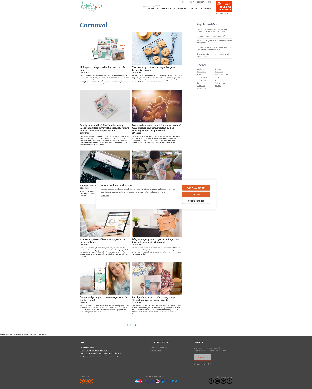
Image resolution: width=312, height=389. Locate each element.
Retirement (219, 72)
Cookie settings (196, 201)
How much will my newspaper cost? (94, 350)
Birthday (153, 8)
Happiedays (91, 7)
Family (217, 77)
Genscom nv (220, 350)
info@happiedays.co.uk (210, 348)
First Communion (221, 75)
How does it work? (87, 348)
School (217, 80)
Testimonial (201, 88)
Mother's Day (202, 77)
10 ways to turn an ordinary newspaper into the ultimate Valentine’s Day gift (214, 48)
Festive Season (220, 83)
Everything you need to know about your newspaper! (100, 356)
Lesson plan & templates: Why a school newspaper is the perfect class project (212, 30)
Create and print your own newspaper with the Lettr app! (213, 55)
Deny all (196, 194)
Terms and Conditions (159, 348)
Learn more (105, 196)
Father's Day (202, 80)
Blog (182, 2)
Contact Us (202, 357)
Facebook (211, 381)
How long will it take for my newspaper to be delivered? (101, 353)
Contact (190, 2)
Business (218, 86)
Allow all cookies (196, 188)
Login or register (204, 2)
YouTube (217, 381)
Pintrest (223, 381)
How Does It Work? (222, 13)
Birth (199, 75)
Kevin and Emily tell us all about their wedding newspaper (214, 42)
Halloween (201, 86)
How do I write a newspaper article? (211, 36)
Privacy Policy (156, 350)
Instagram (229, 381)
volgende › (135, 325)
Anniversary (168, 8)
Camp (199, 83)
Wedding (200, 69)
